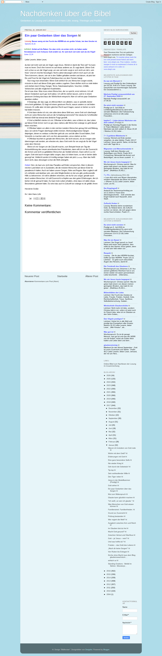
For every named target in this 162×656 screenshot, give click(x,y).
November (113, 412)
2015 (109, 574)
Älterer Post (91, 276)
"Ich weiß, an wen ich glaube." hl (121, 501)
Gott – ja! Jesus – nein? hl (118, 538)
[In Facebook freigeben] (42, 198)
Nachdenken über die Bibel (65, 13)
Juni (110, 428)
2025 (109, 379)
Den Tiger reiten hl (115, 477)
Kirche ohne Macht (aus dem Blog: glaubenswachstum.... (122, 556)
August (112, 422)
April (111, 435)
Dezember (113, 408)
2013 (109, 581)
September (113, 418)
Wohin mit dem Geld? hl (117, 453)
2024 (109, 382)
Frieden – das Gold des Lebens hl (121, 545)
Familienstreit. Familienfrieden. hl (121, 510)
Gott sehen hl (113, 485)
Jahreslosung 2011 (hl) (116, 175)
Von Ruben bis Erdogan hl (118, 552)
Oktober (112, 415)
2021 (109, 392)
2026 (109, 375)
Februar (112, 442)
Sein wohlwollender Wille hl (119, 473)
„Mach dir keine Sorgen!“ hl (119, 548)
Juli (110, 425)
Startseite (62, 276)
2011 (109, 588)
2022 (109, 389)
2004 (109, 594)
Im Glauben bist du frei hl (118, 528)
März (111, 438)
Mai (110, 432)
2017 (109, 405)
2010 (109, 591)
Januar (112, 445)
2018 (109, 402)
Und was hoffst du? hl (116, 542)
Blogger (106, 650)
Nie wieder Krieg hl (115, 463)
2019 (109, 399)
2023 (109, 385)
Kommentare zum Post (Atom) (46, 281)
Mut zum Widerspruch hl (118, 494)
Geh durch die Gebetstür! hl (119, 467)
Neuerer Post (32, 276)
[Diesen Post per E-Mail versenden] (34, 198)
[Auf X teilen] (39, 198)
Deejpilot (88, 650)
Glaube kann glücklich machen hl (121, 498)
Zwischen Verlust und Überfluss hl (121, 535)
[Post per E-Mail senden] (30, 198)
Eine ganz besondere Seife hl (120, 460)
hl (113, 81)
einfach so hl (113, 560)
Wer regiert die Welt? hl (117, 520)
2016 (109, 571)
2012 (109, 584)
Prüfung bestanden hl (116, 516)
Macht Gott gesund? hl (117, 532)
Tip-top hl (112, 470)
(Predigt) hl (120, 121)
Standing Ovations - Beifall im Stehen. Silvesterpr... (120, 565)
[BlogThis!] (37, 198)
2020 (109, 395)
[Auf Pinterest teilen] (44, 198)
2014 (109, 578)
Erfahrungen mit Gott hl (117, 457)
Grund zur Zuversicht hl (117, 513)
